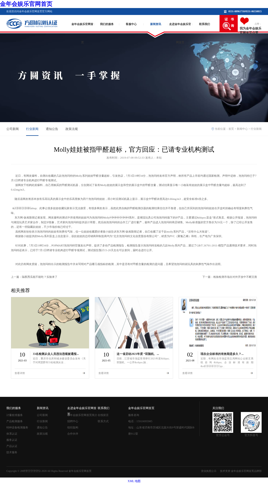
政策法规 (71, 129)
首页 (231, 128)
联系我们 (204, 24)
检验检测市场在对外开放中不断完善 (235, 276)
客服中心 (131, 24)
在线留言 (103, 415)
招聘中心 (72, 421)
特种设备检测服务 (17, 427)
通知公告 (52, 129)
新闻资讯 (155, 24)
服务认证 (11, 439)
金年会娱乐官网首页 (26, 4)
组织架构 (72, 427)
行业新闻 (32, 129)
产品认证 (11, 446)
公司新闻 (12, 129)
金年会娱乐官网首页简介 (82, 415)
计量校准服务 (14, 415)
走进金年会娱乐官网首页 (180, 30)
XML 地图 (134, 481)
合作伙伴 (72, 433)
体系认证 (11, 433)
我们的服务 (107, 24)
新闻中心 (242, 128)
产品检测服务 (14, 421)
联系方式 (103, 421)
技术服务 (11, 452)
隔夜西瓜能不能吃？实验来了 (39, 276)
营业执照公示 (208, 471)
